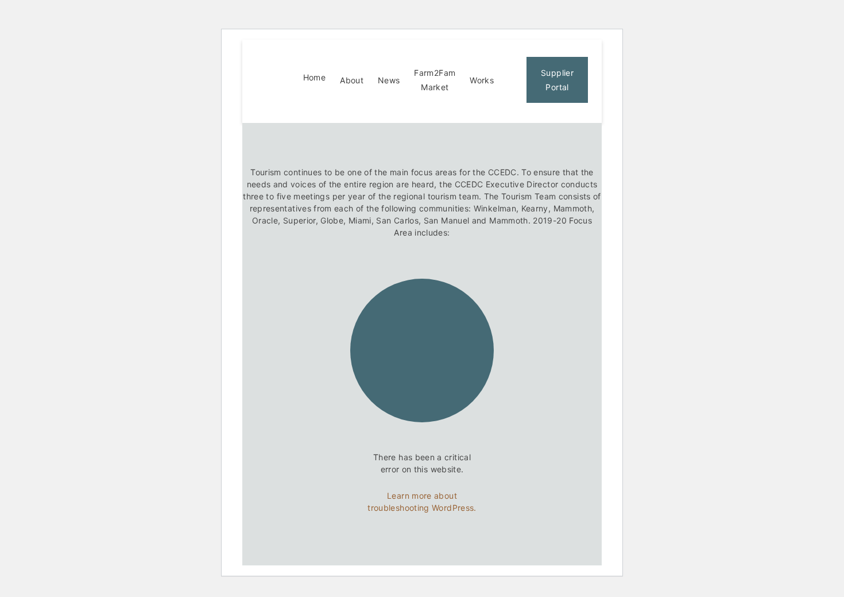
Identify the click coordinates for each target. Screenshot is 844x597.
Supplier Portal (557, 80)
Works (482, 80)
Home (314, 77)
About (351, 80)
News (389, 80)
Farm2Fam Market (434, 80)
